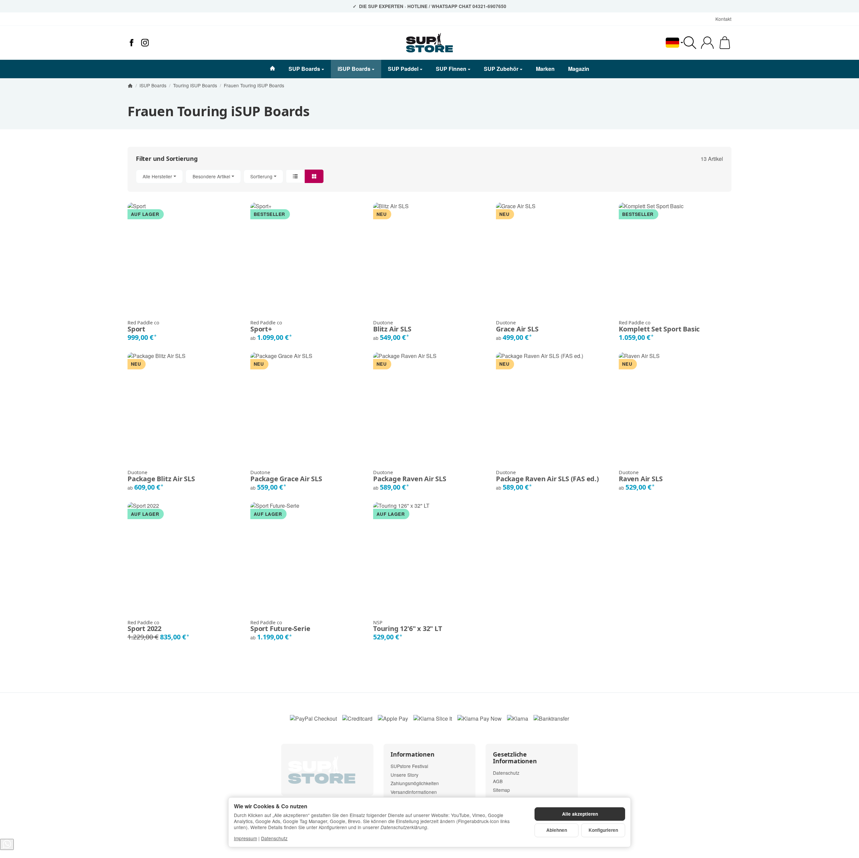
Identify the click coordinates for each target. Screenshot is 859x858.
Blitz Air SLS (392, 326)
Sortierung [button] (261, 176)
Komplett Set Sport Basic (659, 326)
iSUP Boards (354, 69)
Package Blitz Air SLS (161, 476)
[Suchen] (690, 42)
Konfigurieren (603, 830)
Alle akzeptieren (580, 814)
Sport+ (266, 326)
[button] (429, 176)
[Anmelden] (707, 42)
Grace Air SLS (517, 326)
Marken (545, 69)
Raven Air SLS (640, 476)
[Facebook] (132, 43)
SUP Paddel (403, 69)
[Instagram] (145, 43)
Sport (143, 326)
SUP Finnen (451, 69)
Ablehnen (556, 830)
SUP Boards (304, 69)
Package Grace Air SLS (286, 476)
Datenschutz (274, 838)
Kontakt (723, 18)
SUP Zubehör (501, 69)
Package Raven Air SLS (409, 476)
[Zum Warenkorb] (724, 42)
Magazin (578, 69)
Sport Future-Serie (280, 626)
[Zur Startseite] (429, 43)
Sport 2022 (144, 626)
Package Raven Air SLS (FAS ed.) (547, 476)
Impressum (245, 838)
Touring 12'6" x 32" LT (407, 626)
